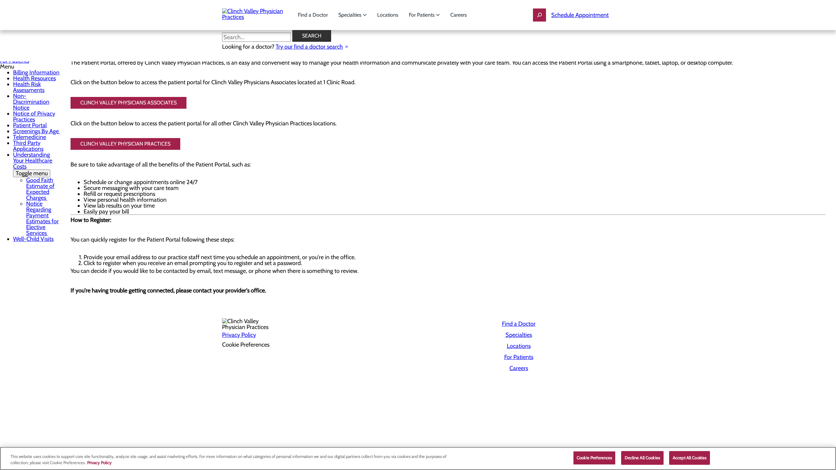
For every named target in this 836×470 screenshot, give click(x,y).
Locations (387, 15)
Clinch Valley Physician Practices (125, 144)
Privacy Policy (239, 334)
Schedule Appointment (580, 15)
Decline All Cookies (642, 457)
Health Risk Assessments (28, 87)
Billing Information (36, 72)
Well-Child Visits (33, 239)
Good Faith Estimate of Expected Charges (40, 189)
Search (311, 36)
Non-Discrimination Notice (31, 101)
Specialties (350, 15)
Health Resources (34, 78)
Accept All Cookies (689, 457)
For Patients (422, 15)
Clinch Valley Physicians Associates (128, 103)
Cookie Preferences (594, 457)
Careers (458, 15)
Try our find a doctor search (309, 46)
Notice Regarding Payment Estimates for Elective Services (42, 218)
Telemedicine (29, 137)
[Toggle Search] (539, 15)
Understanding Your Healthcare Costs (32, 164)
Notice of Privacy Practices (34, 116)
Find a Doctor (313, 15)
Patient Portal (30, 125)
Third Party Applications (28, 145)
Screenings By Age (36, 131)
